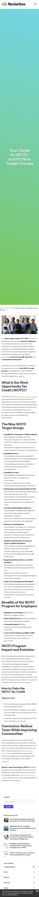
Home (1, 308)
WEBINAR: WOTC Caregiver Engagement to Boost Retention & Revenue (22, 828)
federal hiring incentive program (25, 397)
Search (8, 806)
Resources (8, 308)
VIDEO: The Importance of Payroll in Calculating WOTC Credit (22, 854)
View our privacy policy (9, 895)
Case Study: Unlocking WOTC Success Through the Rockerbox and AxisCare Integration (22, 837)
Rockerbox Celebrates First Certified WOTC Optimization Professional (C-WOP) (21, 845)
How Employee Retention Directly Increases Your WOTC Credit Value (22, 820)
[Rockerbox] (14, 4)
